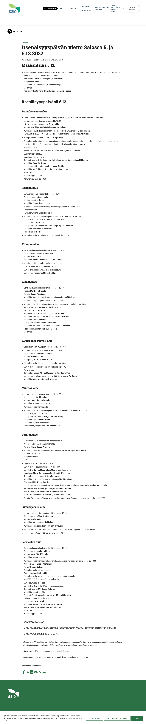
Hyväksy (137, 718)
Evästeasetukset (94, 718)
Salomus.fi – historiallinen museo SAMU (115, 8)
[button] (131, 9)
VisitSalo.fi (72, 8)
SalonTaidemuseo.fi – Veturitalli (102, 8)
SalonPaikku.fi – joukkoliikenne (85, 8)
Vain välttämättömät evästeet (117, 718)
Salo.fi (62, 8)
